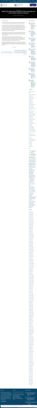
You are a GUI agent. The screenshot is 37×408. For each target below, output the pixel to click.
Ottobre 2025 (30, 224)
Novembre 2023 (31, 249)
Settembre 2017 (31, 320)
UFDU (23, 15)
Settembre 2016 (31, 331)
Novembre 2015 (31, 341)
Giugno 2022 (30, 270)
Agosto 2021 (30, 284)
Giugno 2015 (30, 347)
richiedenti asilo (32, 198)
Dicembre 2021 (31, 278)
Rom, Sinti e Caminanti (31, 139)
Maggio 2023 (30, 256)
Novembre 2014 (31, 351)
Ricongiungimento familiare (32, 135)
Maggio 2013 (30, 369)
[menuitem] (1, 0)
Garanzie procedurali (31, 119)
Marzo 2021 (30, 291)
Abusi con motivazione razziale (32, 92)
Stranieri (30, 143)
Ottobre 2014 (30, 352)
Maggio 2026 (30, 214)
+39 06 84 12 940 (16, 394)
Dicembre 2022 (31, 263)
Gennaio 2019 (30, 312)
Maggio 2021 (30, 288)
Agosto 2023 (30, 252)
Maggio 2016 (30, 333)
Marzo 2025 (30, 232)
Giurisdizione (30, 120)
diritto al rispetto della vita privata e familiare (32, 160)
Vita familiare (30, 146)
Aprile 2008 (30, 384)
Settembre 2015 (31, 344)
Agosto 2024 (30, 239)
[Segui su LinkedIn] (5, 401)
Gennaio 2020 (30, 306)
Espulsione (31, 172)
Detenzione (30, 101)
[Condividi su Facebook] (12, 47)
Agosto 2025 (30, 227)
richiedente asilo (32, 197)
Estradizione (30, 116)
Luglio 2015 (30, 345)
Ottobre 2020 (30, 298)
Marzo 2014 (30, 359)
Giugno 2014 (30, 355)
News (16, 10)
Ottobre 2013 (30, 365)
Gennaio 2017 (30, 327)
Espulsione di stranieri (31, 113)
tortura (35, 204)
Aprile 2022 (30, 273)
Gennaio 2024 (30, 246)
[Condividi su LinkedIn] (15, 47)
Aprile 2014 (30, 358)
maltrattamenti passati (32, 184)
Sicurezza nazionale (31, 140)
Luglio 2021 (30, 285)
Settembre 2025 (31, 225)
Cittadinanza (30, 97)
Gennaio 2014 (30, 362)
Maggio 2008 (30, 383)
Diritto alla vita (31, 105)
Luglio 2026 (30, 211)
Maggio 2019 (30, 309)
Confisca (30, 100)
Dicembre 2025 (31, 221)
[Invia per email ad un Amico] (13, 47)
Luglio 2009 (30, 379)
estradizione (31, 178)
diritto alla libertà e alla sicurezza (32, 157)
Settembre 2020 (31, 299)
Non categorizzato (31, 127)
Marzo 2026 (30, 217)
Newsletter (19, 10)
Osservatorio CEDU (31, 130)
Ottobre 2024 (30, 238)
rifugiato (30, 199)
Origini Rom (33, 189)
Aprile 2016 (30, 334)
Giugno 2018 (30, 316)
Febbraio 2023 (30, 260)
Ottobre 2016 (30, 330)
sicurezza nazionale (32, 201)
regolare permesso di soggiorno (31, 194)
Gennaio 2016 (30, 338)
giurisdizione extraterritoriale (31, 182)
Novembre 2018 (31, 313)
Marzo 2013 (30, 372)
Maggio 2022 (30, 271)
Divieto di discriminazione (32, 108)
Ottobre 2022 (30, 266)
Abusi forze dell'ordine (31, 94)
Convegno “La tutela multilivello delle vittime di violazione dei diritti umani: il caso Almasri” (33, 39)
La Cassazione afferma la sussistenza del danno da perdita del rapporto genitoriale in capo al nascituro (33, 58)
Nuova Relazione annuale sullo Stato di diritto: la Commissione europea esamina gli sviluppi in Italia (33, 45)
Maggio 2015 (30, 348)
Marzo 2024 (30, 245)
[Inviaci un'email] (3, 401)
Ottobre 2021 (30, 281)
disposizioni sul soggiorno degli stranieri (32, 164)
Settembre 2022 (31, 267)
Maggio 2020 (30, 302)
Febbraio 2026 (30, 218)
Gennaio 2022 (30, 277)
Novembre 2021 (31, 280)
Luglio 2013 (30, 366)
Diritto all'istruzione (31, 104)
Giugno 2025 (30, 228)
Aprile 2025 (30, 231)
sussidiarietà (31, 204)
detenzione (33, 154)
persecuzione (30, 190)
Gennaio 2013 (30, 373)
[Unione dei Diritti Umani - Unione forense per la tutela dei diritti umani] (18, 5)
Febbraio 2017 (30, 326)
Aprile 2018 (30, 319)
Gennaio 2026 (30, 220)
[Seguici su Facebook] (1, 401)
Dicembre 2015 (31, 340)
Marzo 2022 (30, 274)
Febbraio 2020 (30, 305)
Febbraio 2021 (30, 292)
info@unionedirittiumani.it (17, 396)
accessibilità (30, 151)
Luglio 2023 (30, 253)
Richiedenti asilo (31, 134)
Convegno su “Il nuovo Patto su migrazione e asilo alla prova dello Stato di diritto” (33, 70)
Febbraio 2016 (30, 337)
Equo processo (31, 112)
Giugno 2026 (30, 213)
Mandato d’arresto (31, 123)
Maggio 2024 (30, 242)
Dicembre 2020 (31, 295)
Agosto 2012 (30, 376)
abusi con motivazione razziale (31, 150)
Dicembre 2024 (31, 235)
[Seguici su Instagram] (2, 401)
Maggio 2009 (30, 380)
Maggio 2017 (30, 323)
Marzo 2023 (30, 259)
